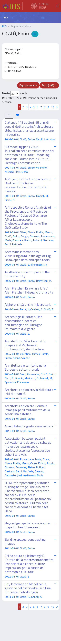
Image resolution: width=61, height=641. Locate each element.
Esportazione (27, 85)
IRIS (4, 26)
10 (52, 107)
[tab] (9, 115)
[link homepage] (12, 6)
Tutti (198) (48, 85)
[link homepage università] (39, 6)
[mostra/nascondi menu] (57, 6)
